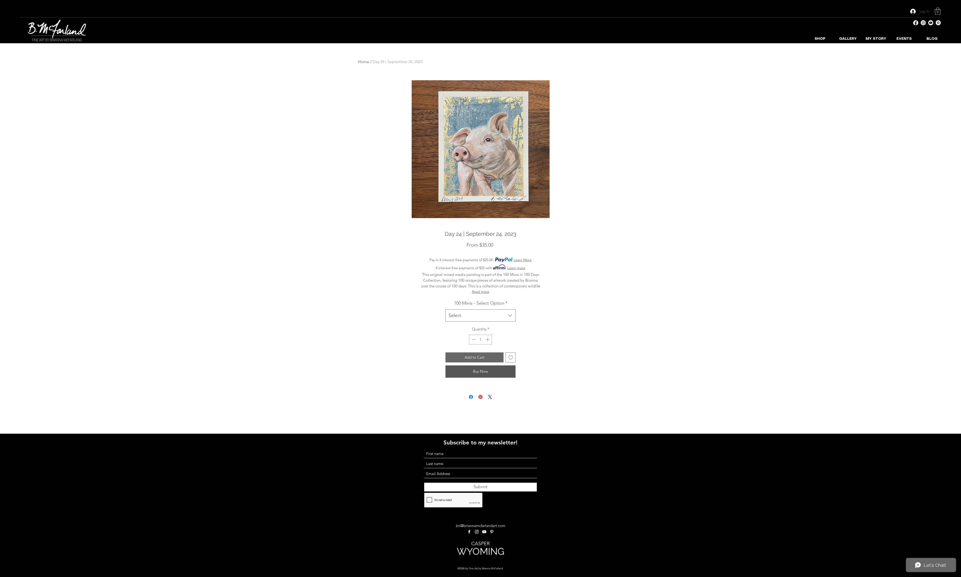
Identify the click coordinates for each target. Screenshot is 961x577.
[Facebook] (915, 22)
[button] (938, 11)
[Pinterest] (938, 22)
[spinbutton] (480, 339)
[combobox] (480, 315)
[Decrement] (473, 339)
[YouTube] (930, 22)
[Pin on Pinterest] (480, 397)
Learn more (516, 268)
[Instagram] (923, 22)
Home (363, 61)
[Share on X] (490, 397)
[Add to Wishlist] (511, 357)
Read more (480, 291)
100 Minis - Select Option (480, 303)
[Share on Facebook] (471, 397)
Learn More (523, 260)
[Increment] (488, 339)
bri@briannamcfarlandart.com (480, 525)
